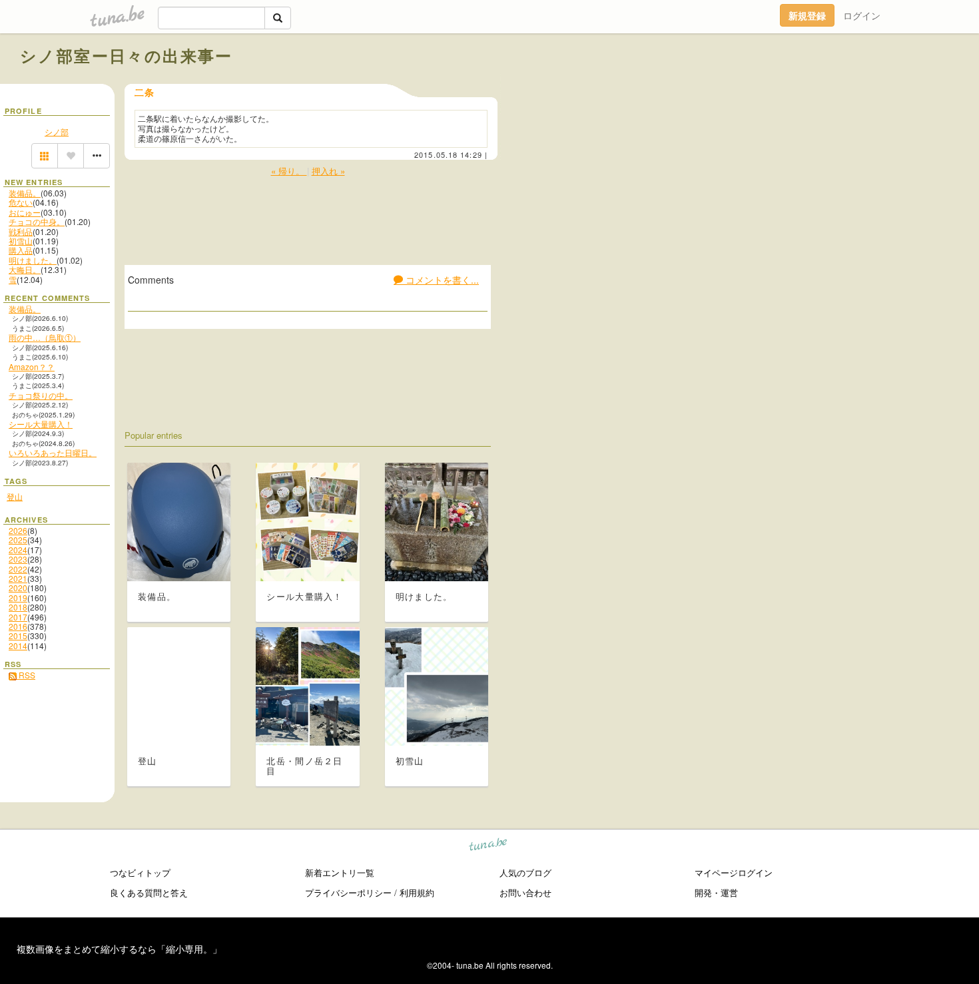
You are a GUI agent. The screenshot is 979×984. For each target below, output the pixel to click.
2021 (18, 578)
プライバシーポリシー (348, 892)
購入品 (21, 250)
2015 (18, 635)
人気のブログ (525, 872)
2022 (18, 569)
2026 (18, 530)
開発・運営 (716, 892)
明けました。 (33, 260)
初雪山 (21, 240)
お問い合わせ (525, 892)
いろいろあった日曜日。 (53, 452)
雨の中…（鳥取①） (45, 337)
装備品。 (25, 192)
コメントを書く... (441, 279)
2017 (18, 616)
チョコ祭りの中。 (41, 395)
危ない (21, 202)
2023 (18, 559)
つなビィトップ (140, 872)
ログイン (861, 15)
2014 (18, 645)
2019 (18, 597)
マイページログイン (734, 872)
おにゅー (25, 212)
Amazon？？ (32, 366)
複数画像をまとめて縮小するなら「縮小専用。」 (119, 948)
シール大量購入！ (41, 423)
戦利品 (21, 231)
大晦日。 (25, 269)
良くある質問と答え (149, 892)
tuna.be (488, 846)
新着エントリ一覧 (339, 872)
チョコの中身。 (37, 221)
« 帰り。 (289, 170)
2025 (18, 539)
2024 (18, 549)
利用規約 (417, 892)
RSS (26, 674)
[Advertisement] (807, 85)
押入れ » (328, 170)
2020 (18, 587)
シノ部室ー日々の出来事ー (126, 55)
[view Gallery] (44, 155)
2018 (18, 607)
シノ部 (57, 131)
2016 (18, 626)
